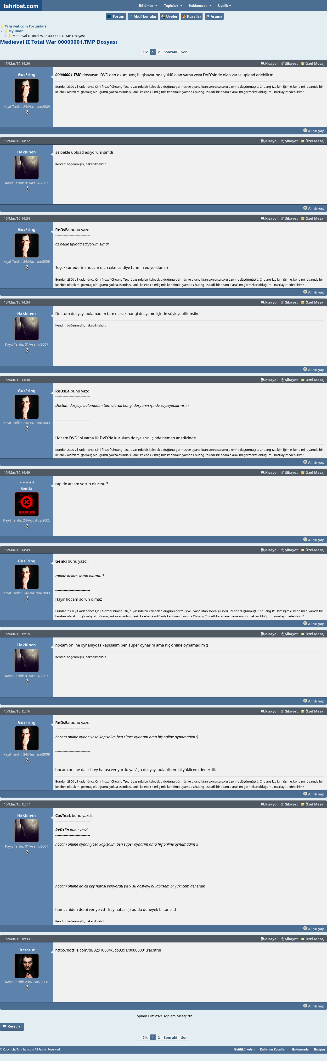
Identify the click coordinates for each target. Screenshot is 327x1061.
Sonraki (170, 51)
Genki (26, 488)
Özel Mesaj (314, 63)
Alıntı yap (315, 130)
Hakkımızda (300, 1049)
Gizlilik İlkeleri (244, 1049)
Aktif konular (145, 16)
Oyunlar (16, 30)
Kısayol (271, 63)
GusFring (26, 74)
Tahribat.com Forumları (25, 26)
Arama (216, 16)
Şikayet (291, 63)
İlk (145, 51)
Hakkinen (26, 152)
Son (184, 51)
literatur (26, 949)
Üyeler (172, 16)
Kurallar (194, 16)
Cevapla (14, 1026)
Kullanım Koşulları (273, 1049)
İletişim (319, 1049)
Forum (118, 16)
